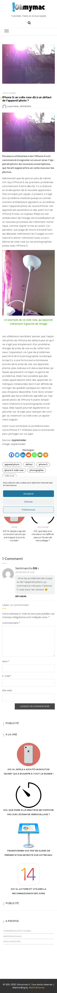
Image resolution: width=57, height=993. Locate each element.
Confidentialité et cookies (17, 931)
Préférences (28, 509)
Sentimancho (23, 568)
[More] (45, 454)
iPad (39, 527)
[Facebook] (11, 454)
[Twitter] (17, 454)
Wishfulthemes (37, 987)
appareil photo (12, 464)
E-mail (6, 676)
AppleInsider (19, 440)
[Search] (29, 22)
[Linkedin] (22, 454)
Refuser (28, 501)
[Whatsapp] (34, 454)
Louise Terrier (13, 106)
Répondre (20, 596)
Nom (5, 661)
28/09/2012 (25, 106)
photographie (37, 470)
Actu (5, 93)
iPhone (12, 93)
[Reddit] (28, 454)
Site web (7, 690)
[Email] (40, 454)
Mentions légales (12, 936)
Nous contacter (11, 941)
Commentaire (11, 623)
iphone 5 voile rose (14, 470)
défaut (29, 464)
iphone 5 (43, 464)
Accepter (28, 493)
